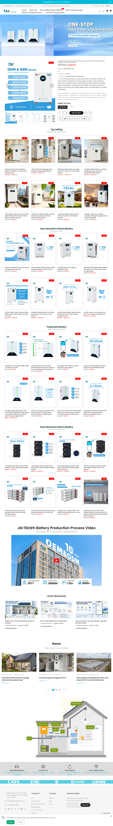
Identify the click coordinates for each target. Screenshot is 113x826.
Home (24, 10)
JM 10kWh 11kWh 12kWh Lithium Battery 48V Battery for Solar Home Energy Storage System (96, 269)
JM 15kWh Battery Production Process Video (57, 527)
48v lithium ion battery (75, 81)
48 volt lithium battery (83, 79)
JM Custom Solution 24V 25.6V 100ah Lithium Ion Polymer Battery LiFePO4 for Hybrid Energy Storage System (69, 412)
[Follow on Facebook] (60, 118)
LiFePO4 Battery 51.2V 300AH (96, 83)
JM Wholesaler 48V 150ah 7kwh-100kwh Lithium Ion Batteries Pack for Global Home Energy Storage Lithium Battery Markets (95, 513)
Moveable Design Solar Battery (74, 76)
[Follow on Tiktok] (89, 118)
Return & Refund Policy (38, 804)
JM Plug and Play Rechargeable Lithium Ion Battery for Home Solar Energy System (16, 171)
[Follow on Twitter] (65, 118)
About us (51, 798)
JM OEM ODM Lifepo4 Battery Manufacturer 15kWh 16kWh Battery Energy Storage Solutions (81, 61)
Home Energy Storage (73, 10)
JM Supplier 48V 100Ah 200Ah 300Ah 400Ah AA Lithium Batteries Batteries (16, 467)
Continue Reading (11, 628)
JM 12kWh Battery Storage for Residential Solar (66, 268)
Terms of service (36, 810)
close (3, 2)
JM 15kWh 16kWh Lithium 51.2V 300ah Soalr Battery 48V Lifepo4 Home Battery (42, 314)
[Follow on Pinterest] (79, 118)
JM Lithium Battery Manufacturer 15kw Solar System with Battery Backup (68, 215)
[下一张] (65, 690)
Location (96, 6)
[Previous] (8, 85)
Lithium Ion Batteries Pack (32, 12)
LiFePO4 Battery (83, 83)
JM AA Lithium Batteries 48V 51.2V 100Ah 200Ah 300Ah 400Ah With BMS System (42, 467)
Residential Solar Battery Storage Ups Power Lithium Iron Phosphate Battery (69, 171)
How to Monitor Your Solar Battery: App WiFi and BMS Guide (91, 622)
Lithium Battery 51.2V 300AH (70, 87)
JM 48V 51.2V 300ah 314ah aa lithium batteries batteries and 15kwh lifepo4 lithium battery (43, 215)
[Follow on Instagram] (70, 118)
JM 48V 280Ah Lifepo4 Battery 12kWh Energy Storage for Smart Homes (43, 268)
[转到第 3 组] (60, 690)
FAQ (32, 798)
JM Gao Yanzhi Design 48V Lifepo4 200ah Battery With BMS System (95, 366)
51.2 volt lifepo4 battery (70, 83)
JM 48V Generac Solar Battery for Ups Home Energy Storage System (95, 313)
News (50, 804)
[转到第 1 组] (53, 690)
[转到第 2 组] (56, 690)
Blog (50, 801)
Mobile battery (84, 87)
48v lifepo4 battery (96, 79)
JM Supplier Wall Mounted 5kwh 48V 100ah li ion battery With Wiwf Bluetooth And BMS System (95, 412)
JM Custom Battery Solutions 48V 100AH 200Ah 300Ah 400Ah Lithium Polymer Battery (68, 467)
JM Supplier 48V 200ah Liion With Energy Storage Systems (67, 366)
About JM (33, 10)
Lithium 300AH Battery (64, 85)
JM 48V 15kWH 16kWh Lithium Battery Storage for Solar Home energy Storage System (69, 314)
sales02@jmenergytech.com (24, 6)
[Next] (52, 85)
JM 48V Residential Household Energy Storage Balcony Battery (17, 268)
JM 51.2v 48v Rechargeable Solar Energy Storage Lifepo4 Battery (41, 170)
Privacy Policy (51, 817)
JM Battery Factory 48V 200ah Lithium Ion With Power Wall (17, 366)
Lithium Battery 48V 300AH (80, 85)
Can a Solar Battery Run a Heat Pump (53, 621)
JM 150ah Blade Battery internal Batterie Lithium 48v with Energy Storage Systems (15, 512)
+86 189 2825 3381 (8, 6)
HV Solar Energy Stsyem (55, 12)
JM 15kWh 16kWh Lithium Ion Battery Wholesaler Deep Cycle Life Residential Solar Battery (95, 171)
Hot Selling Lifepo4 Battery (53, 10)
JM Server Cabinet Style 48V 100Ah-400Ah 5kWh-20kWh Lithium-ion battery (95, 467)
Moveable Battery (94, 87)
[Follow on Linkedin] (74, 118)
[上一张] (48, 690)
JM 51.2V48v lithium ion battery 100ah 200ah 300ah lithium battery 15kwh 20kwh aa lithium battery (17, 215)
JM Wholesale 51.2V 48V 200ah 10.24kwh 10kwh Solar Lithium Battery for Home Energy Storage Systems (43, 367)
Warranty (34, 813)
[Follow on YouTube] (84, 118)
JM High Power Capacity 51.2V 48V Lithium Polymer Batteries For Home (68, 511)
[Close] (111, 816)
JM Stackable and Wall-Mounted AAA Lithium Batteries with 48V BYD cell (43, 511)
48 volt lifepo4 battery (68, 79)
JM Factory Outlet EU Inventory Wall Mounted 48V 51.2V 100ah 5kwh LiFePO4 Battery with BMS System (42, 412)
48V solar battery (87, 81)
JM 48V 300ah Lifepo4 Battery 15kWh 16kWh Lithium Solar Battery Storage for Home (17, 314)
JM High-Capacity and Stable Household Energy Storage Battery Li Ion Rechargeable (96, 215)
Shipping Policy (35, 807)
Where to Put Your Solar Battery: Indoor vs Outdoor (20, 622)
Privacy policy (35, 801)
